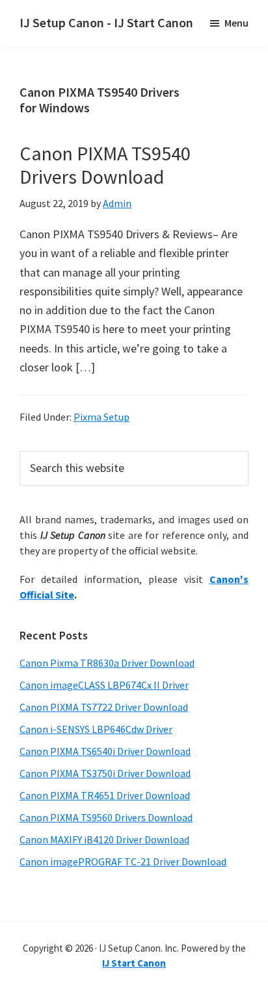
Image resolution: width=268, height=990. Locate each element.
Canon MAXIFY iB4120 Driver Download (104, 839)
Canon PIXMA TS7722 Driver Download (104, 706)
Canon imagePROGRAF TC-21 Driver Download (123, 861)
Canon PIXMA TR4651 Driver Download (105, 795)
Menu (236, 22)
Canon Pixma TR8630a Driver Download (107, 662)
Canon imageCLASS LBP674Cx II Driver (104, 684)
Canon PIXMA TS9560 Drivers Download (106, 817)
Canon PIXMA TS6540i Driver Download (105, 751)
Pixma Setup (101, 416)
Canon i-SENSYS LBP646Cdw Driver (96, 729)
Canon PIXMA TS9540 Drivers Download (105, 165)
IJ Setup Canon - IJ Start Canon (106, 22)
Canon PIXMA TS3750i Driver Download (105, 773)
